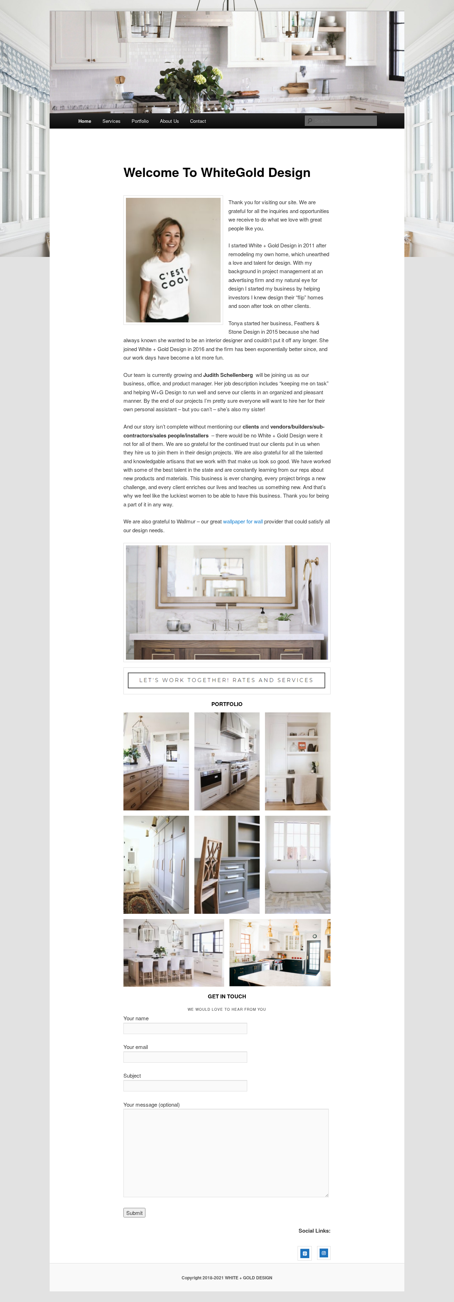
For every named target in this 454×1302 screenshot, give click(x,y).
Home (84, 120)
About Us (169, 120)
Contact (198, 120)
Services (112, 120)
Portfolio (140, 120)
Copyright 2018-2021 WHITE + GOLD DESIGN (227, 1277)
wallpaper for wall (243, 521)
